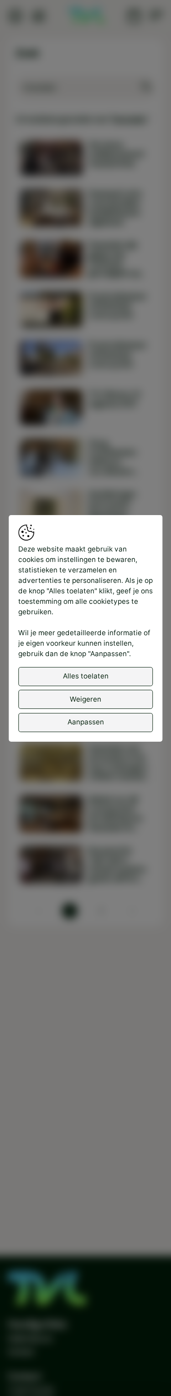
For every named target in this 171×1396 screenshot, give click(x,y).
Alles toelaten (86, 676)
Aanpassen (85, 722)
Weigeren (85, 699)
